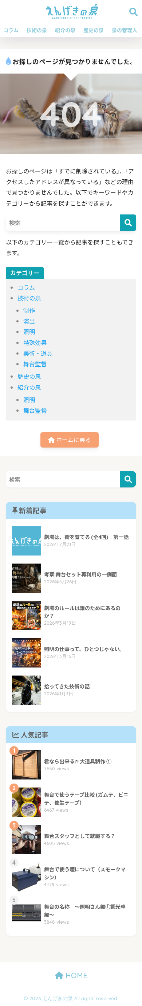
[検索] (128, 222)
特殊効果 (35, 342)
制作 (29, 310)
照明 (29, 331)
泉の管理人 (124, 30)
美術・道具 (37, 353)
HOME (75, 975)
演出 (29, 321)
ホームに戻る (73, 439)
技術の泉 (37, 30)
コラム (11, 30)
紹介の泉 (65, 30)
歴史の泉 (93, 30)
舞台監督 (35, 363)
